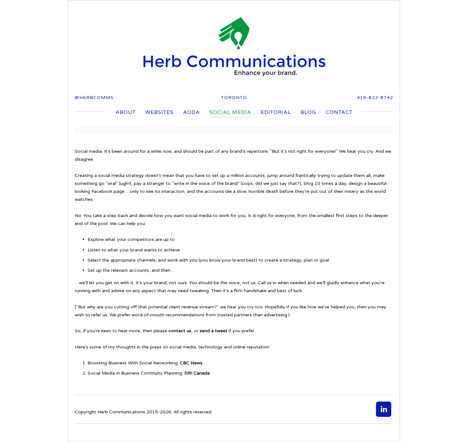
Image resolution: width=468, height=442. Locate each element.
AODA (191, 112)
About (126, 112)
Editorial (276, 112)
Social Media (230, 112)
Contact (339, 112)
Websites (159, 112)
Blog (308, 112)
